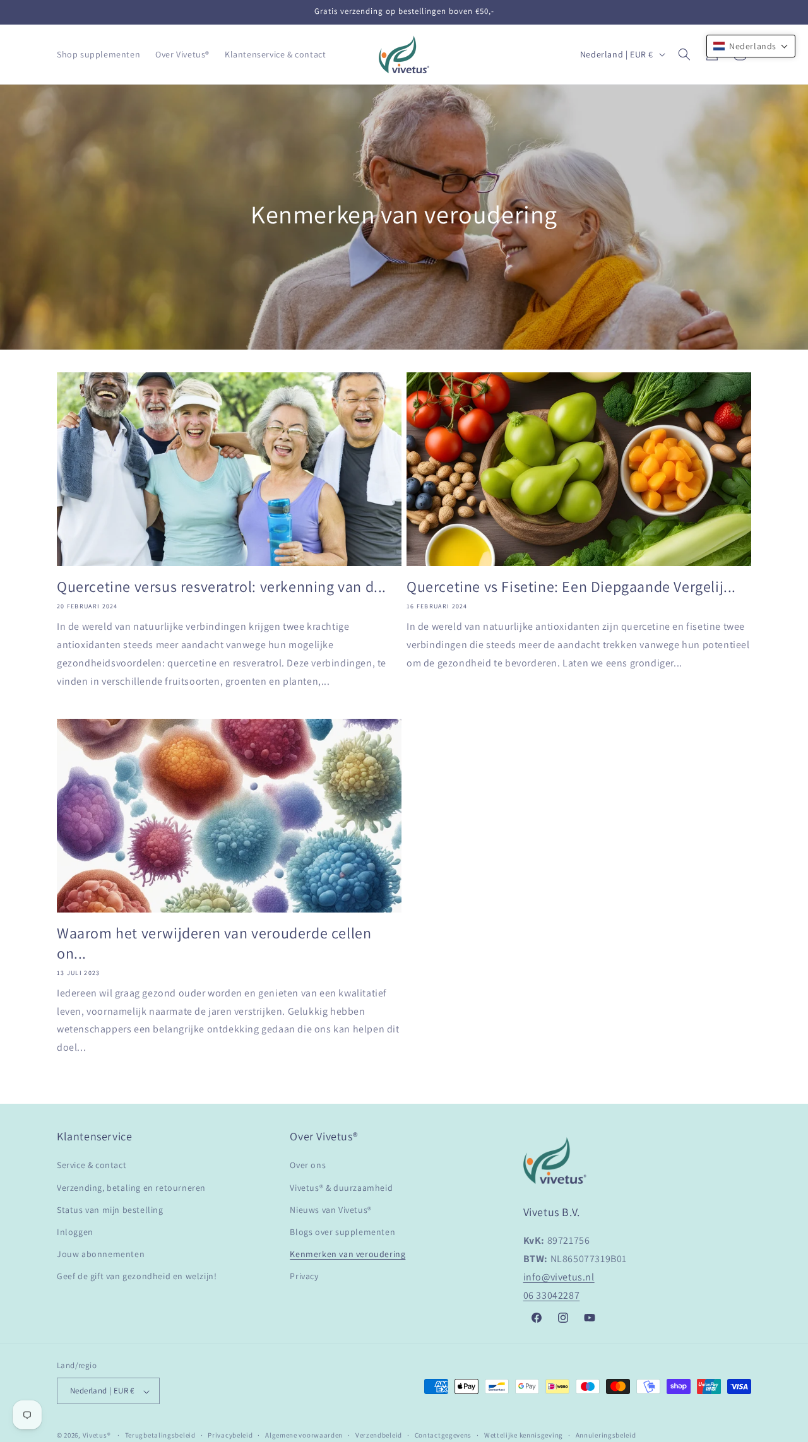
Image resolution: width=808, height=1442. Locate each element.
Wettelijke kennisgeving (523, 1435)
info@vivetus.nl (559, 1277)
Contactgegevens (443, 1435)
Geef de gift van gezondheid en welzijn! (137, 1276)
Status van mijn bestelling (110, 1209)
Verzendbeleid (378, 1435)
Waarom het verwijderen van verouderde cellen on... (214, 942)
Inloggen (75, 1231)
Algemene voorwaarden (304, 1435)
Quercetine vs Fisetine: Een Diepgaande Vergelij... (571, 586)
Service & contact (91, 1165)
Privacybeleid (230, 1435)
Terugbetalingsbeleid (160, 1435)
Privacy (304, 1276)
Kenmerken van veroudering (347, 1254)
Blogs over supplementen (342, 1231)
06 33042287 (551, 1294)
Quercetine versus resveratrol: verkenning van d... (221, 586)
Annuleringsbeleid (606, 1435)
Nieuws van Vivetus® (330, 1209)
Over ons (308, 1165)
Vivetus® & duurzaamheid (341, 1187)
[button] (684, 54)
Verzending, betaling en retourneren (131, 1187)
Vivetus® (97, 1435)
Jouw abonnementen (101, 1254)
